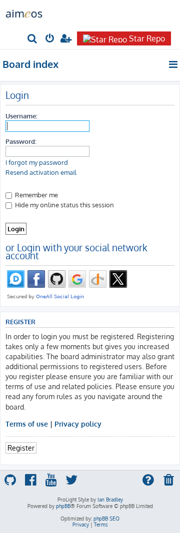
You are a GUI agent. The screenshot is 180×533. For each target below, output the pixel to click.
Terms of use (27, 423)
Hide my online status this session (64, 204)
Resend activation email (41, 172)
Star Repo (147, 38)
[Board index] (24, 12)
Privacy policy (78, 423)
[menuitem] (32, 39)
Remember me (36, 194)
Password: (21, 141)
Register (21, 447)
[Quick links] (174, 64)
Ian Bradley (110, 500)
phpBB (63, 506)
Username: (22, 115)
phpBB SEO (107, 519)
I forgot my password (37, 162)
